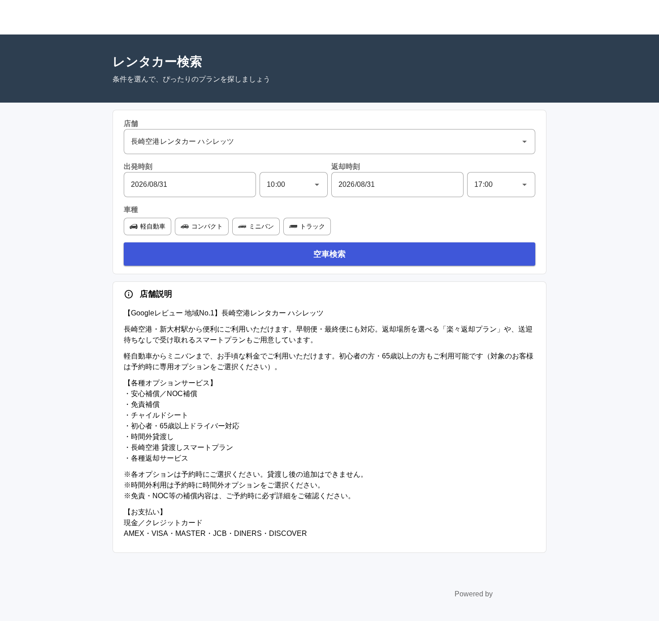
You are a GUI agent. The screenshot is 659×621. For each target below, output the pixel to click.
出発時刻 (138, 166)
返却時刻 (345, 166)
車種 (131, 209)
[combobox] (329, 141)
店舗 (131, 123)
